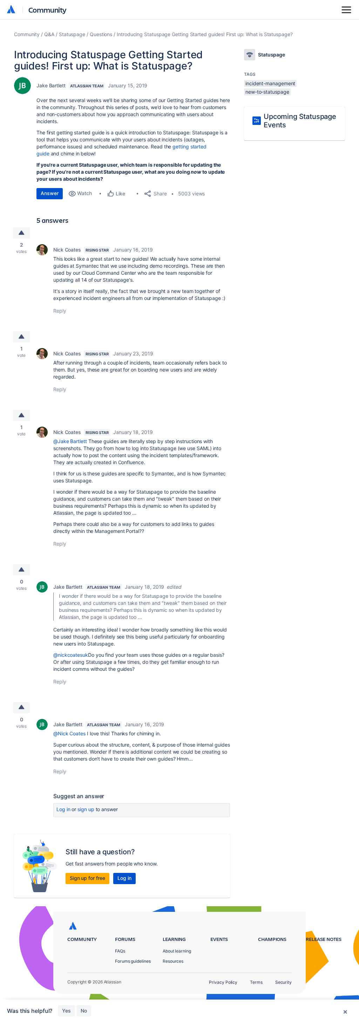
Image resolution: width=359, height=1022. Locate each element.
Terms (256, 982)
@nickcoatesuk (70, 655)
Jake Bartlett (51, 85)
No (84, 1011)
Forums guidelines (133, 961)
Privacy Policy (223, 982)
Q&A (49, 34)
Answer (50, 193)
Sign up (85, 809)
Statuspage (72, 34)
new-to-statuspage (267, 92)
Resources (173, 961)
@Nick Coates (69, 733)
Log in (63, 809)
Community (47, 10)
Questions (101, 34)
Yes (66, 1011)
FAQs (120, 951)
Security (283, 982)
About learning (177, 951)
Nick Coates (67, 250)
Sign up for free (87, 878)
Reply (59, 311)
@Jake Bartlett (70, 441)
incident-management (270, 83)
